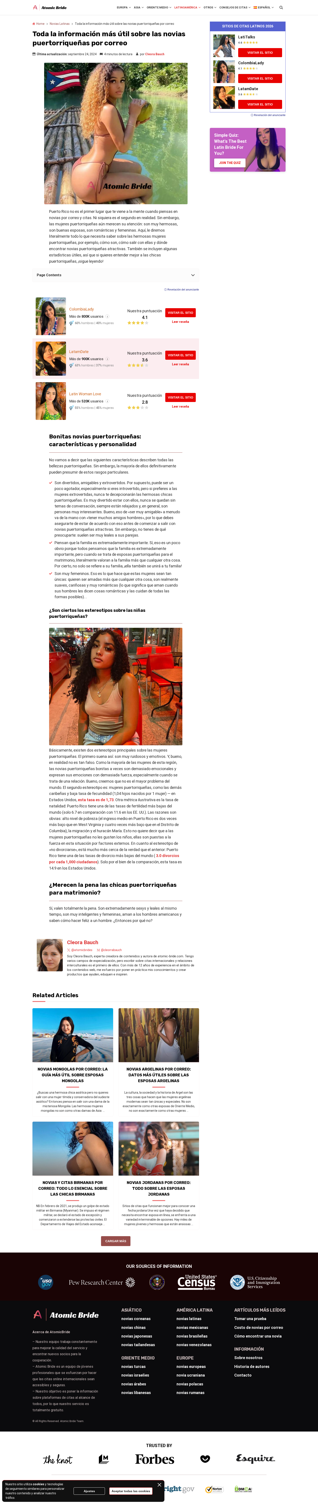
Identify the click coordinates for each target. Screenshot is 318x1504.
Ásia (137, 7)
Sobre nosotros (248, 1357)
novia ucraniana (191, 1375)
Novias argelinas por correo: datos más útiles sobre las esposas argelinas (159, 1075)
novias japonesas (136, 1336)
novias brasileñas (192, 1336)
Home (40, 23)
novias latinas (189, 1318)
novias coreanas (136, 1318)
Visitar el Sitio (180, 312)
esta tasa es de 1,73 (96, 800)
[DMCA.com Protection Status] (243, 1491)
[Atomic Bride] (49, 7)
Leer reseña (180, 321)
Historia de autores (251, 1366)
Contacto (243, 1375)
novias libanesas (136, 1392)
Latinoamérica (185, 7)
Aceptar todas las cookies (131, 1491)
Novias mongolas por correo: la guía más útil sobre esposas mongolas (73, 1075)
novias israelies (135, 1375)
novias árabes (133, 1384)
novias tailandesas (138, 1344)
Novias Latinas (60, 23)
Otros (208, 7)
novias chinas (133, 1327)
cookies (38, 1484)
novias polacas (190, 1384)
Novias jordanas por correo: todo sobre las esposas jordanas (159, 1188)
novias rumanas (190, 1392)
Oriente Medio (157, 7)
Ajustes (89, 1491)
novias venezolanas (194, 1344)
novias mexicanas (192, 1327)
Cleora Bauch (154, 54)
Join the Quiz (230, 163)
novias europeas (191, 1366)
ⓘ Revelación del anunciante (181, 289)
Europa (122, 7)
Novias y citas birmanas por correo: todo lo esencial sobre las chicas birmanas (72, 1188)
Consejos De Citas (233, 7)
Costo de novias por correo (258, 1327)
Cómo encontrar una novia (258, 1336)
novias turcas (133, 1366)
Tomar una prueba (250, 1318)
